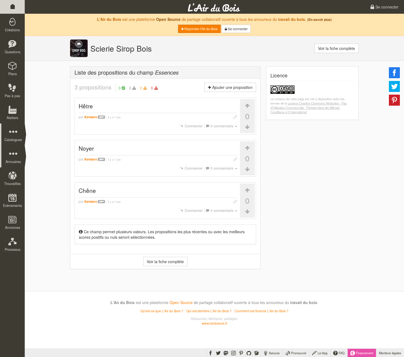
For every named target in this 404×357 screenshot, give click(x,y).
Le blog (322, 353)
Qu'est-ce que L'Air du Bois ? (161, 310)
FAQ (341, 353)
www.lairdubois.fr (214, 323)
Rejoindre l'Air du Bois (201, 28)
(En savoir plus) (319, 19)
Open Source (168, 19)
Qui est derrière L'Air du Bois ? (209, 310)
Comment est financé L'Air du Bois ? (262, 310)
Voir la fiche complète (336, 48)
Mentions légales (390, 353)
